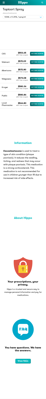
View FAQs (23, 361)
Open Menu (4, 3)
